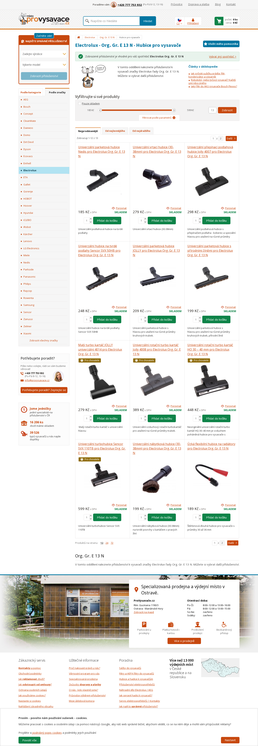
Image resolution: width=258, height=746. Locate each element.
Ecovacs (28, 156)
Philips (27, 283)
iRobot (27, 227)
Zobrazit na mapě (144, 612)
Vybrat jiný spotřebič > (222, 56)
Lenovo (27, 241)
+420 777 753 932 (129, 5)
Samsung (28, 305)
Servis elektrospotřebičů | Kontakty (139, 701)
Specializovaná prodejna (83, 679)
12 (101, 543)
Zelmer (27, 326)
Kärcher (27, 234)
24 (107, 543)
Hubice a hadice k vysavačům (136, 679)
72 (112, 543)
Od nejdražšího (141, 131)
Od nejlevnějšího (115, 131)
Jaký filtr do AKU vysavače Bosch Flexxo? (214, 86)
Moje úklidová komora (81, 701)
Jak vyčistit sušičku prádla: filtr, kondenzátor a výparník (206, 75)
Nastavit (230, 740)
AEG (25, 99)
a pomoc (30, 668)
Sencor (27, 312)
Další (229, 138)
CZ (178, 23)
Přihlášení (193, 23)
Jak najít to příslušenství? (138, 706)
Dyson (27, 149)
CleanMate (29, 121)
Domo (26, 135)
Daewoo (28, 128)
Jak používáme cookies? (32, 695)
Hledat (147, 21)
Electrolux (29, 170)
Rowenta (28, 298)
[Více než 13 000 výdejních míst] (220, 667)
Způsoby (85, 684)
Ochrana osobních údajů (33, 690)
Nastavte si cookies (30, 701)
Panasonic (29, 276)
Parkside (28, 269)
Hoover (27, 205)
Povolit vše (29, 740)
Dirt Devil (28, 142)
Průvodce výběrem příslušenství (87, 695)
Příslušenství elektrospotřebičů (137, 684)
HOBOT (27, 198)
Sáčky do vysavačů (130, 668)
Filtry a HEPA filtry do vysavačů (136, 673)
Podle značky (57, 92)
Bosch (26, 106)
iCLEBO (27, 220)
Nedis (26, 262)
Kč (93, 110)
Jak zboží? (32, 679)
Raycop (27, 290)
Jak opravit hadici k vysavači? (135, 695)
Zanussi (28, 319)
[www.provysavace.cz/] (44, 18)
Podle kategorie (31, 92)
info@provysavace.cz (37, 380)
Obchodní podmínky (30, 673)
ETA (25, 177)
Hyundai (28, 212)
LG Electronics (31, 248)
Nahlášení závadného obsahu (36, 706)
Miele (26, 255)
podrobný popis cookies (47, 732)
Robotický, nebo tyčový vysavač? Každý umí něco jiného (212, 81)
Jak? (35, 684)
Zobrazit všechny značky (43, 340)
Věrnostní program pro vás (84, 673)
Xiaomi (27, 333)
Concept (28, 113)
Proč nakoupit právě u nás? (84, 668)
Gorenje (28, 191)
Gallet (26, 184)
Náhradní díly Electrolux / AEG (136, 690)
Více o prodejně (184, 641)
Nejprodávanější (88, 131)
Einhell (27, 163)
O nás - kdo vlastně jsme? (83, 690)
